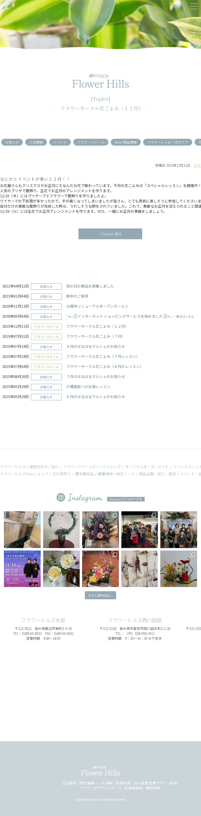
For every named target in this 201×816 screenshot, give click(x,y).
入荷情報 (36, 142)
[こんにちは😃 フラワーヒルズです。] (178, 569)
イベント (60, 142)
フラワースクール (90, 142)
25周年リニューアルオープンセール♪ (97, 306)
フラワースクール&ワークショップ (92, 466)
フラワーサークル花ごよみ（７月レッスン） (103, 356)
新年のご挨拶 (77, 296)
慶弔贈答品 (84, 473)
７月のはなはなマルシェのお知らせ (95, 376)
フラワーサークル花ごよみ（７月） (95, 336)
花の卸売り (61, 473)
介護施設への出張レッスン (88, 386)
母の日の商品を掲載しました (90, 286)
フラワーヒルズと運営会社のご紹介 (29, 466)
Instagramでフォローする (126, 499)
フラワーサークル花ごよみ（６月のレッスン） (104, 366)
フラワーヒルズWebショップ (24, 473)
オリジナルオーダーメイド (147, 466)
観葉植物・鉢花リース (116, 473)
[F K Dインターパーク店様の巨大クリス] (100, 529)
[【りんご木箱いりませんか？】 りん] (22, 529)
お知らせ (12, 142)
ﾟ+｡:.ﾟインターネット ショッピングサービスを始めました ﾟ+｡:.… (130, 316)
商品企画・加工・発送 (157, 473)
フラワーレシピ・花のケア (167, 142)
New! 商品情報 (126, 142)
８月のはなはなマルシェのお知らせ (95, 346)
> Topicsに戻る (110, 233)
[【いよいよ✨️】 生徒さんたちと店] (178, 529)
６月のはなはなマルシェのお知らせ (95, 396)
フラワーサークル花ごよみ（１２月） (97, 326)
